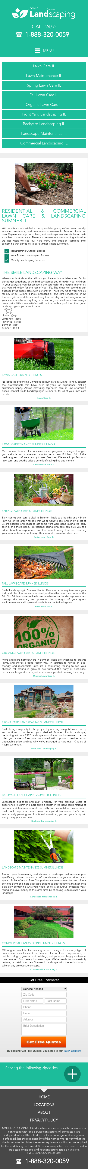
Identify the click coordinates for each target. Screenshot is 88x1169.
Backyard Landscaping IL (44, 124)
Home (44, 1097)
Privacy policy (44, 1120)
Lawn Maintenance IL (44, 76)
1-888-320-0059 (47, 35)
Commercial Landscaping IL (43, 143)
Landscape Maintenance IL (44, 134)
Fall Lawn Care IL (43, 95)
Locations (44, 1105)
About (44, 1113)
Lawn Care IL (44, 66)
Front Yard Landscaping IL (44, 114)
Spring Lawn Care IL (44, 85)
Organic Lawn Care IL (44, 105)
